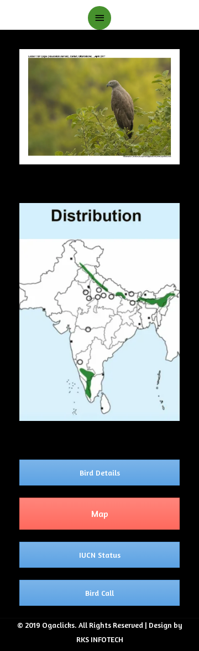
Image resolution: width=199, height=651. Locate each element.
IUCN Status (100, 554)
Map (99, 513)
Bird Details (100, 472)
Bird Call (99, 592)
